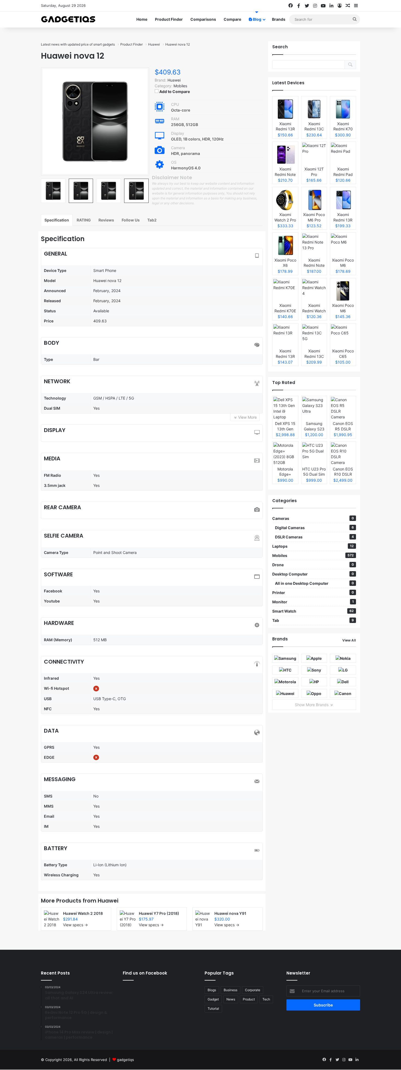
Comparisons (203, 19)
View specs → (75, 924)
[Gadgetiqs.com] (68, 19)
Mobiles (180, 85)
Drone (313, 564)
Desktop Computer (313, 574)
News (230, 999)
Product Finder (169, 19)
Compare (232, 19)
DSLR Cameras (314, 537)
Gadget (213, 999)
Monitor (313, 602)
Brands (278, 19)
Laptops (313, 546)
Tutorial (213, 1008)
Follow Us (131, 220)
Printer (313, 592)
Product (249, 999)
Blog (256, 19)
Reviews (106, 220)
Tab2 (152, 220)
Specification (56, 220)
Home (141, 19)
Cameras (313, 518)
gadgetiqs (125, 1059)
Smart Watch (313, 611)
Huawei (108, 900)
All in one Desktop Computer (314, 583)
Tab (313, 620)
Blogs (212, 990)
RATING (84, 220)
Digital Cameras (314, 527)
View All (349, 640)
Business (230, 990)
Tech (266, 999)
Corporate (252, 990)
